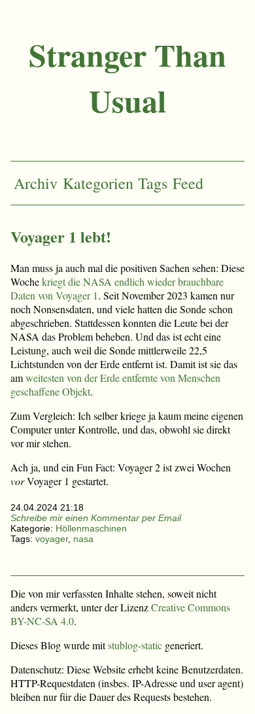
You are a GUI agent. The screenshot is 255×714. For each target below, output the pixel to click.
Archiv (36, 183)
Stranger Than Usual (127, 77)
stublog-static (135, 645)
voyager (51, 539)
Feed (188, 183)
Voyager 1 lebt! (60, 236)
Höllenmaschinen (91, 528)
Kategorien (98, 183)
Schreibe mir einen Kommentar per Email (95, 518)
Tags (152, 183)
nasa (83, 539)
